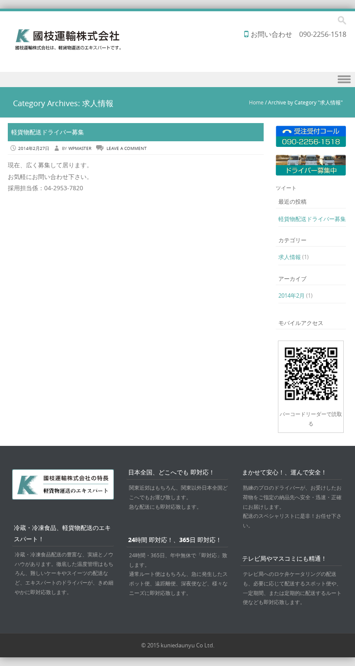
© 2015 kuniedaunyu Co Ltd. (177, 645)
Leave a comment (126, 148)
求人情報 (289, 257)
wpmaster (79, 148)
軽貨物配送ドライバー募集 (47, 132)
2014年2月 (291, 295)
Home (256, 102)
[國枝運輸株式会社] (67, 48)
